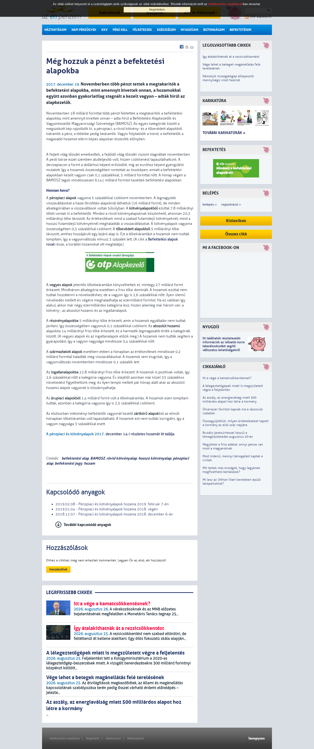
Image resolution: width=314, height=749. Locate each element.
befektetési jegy (68, 463)
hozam (89, 463)
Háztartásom (55, 30)
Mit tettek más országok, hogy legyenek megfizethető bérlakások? (231, 470)
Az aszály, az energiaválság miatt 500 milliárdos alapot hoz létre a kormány (230, 399)
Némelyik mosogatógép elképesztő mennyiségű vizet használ (228, 78)
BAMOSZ (97, 458)
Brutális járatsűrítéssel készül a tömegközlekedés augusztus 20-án (228, 435)
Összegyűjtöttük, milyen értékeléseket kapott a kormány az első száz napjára (235, 423)
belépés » (210, 204)
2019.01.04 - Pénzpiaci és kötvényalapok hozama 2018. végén (106, 509)
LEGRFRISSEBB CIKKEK (69, 592)
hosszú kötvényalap (154, 458)
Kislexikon (236, 220)
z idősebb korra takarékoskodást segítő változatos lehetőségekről (224, 346)
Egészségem (166, 30)
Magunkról (92, 738)
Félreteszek (142, 30)
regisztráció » (231, 204)
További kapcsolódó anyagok (87, 525)
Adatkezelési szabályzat (64, 738)
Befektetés (214, 149)
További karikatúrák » (224, 133)
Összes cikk (236, 234)
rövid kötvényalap (121, 458)
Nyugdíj (211, 327)
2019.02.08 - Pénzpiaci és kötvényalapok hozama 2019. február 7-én (112, 504)
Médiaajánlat (135, 738)
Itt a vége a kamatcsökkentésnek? (227, 378)
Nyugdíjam (189, 30)
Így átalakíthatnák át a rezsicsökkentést (231, 57)
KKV (104, 30)
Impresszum (113, 738)
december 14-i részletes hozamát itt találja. (140, 434)
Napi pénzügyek (83, 30)
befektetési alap (75, 458)
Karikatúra (214, 100)
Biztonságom (214, 30)
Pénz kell (120, 30)
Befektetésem (240, 30)
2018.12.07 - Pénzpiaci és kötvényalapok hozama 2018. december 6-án (114, 514)
